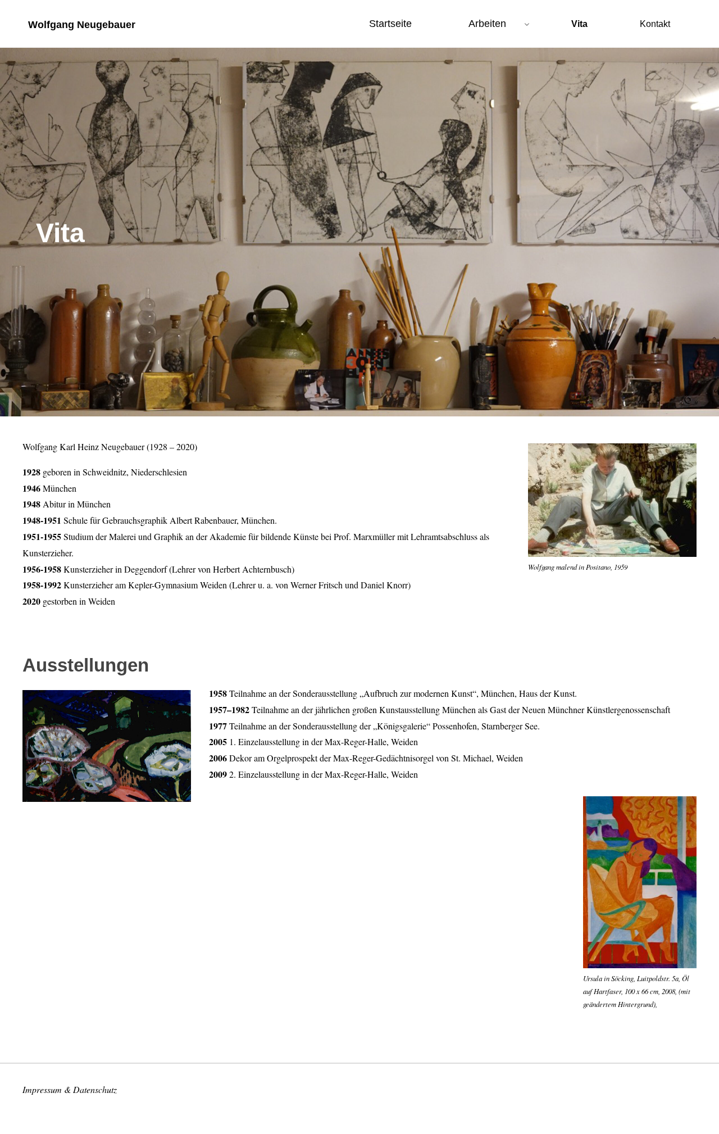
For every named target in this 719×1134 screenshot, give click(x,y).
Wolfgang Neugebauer (81, 24)
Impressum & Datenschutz (69, 1089)
